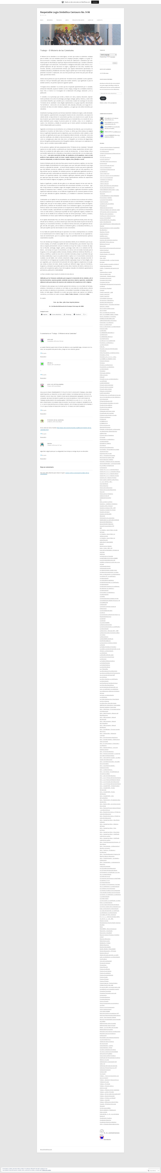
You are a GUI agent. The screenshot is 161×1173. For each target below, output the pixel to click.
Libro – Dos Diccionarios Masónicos (109, 737)
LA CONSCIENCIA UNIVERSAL (107, 580)
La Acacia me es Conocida (106, 556)
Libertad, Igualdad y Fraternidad (108, 707)
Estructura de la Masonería (107, 447)
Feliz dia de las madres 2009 (107, 457)
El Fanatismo (103, 351)
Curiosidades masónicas (106, 298)
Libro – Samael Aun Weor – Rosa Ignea (109, 832)
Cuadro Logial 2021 (104, 296)
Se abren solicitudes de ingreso (108, 1049)
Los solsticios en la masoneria (107, 888)
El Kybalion (102, 371)
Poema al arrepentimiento (106, 975)
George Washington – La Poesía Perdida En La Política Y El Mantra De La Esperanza (110, 465)
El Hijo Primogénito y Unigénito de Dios (109, 353)
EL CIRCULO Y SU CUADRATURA (107, 340)
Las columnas (103, 677)
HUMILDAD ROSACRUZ (105, 498)
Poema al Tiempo (104, 979)
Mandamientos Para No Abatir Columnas (110, 923)
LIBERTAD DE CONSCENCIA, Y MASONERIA (110, 705)
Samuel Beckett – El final (106, 1047)
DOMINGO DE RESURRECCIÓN (107, 318)
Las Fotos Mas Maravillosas (107, 685)
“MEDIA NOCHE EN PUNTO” (106, 208)
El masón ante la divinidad (106, 385)
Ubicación (102, 1106)
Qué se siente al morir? (106, 1009)
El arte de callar (104, 328)
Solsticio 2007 (103, 1072)
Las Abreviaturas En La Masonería (108, 671)
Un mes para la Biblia (105, 1108)
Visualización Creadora (106, 1118)
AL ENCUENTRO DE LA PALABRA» (108, 220)
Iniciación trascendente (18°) (107, 526)
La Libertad (102, 618)
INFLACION (102, 516)
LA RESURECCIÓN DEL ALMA (106, 655)
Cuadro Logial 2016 (104, 294)
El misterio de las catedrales (55, 420)
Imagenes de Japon (105, 512)
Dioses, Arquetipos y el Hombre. (108, 316)
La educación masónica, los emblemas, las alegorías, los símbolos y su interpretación (110, 588)
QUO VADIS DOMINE (105, 1011)
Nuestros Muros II (104, 953)
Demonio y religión (104, 306)
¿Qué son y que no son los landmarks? (109, 175)
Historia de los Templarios (106, 494)
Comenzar (95, 2)
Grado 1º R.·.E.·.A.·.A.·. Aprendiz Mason (109, 469)
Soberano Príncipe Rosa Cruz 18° (108, 1068)
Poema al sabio (104, 977)
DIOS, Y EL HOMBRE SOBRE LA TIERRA (109, 314)
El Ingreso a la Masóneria (106, 365)
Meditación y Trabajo (105, 943)
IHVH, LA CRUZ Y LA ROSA (106, 502)
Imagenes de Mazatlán (105, 514)
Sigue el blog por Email (106, 79)
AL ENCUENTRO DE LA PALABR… (112, 127)
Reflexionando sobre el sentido (108, 1023)
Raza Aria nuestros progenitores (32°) (109, 1013)
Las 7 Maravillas (104, 669)
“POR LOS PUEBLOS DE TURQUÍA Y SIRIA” (110, 210)
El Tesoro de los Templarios (107, 435)
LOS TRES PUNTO (104, 898)
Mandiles (102, 925)
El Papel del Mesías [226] (106, 401)
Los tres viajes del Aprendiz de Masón (109, 904)
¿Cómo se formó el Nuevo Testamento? (110, 147)
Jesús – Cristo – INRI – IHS (106, 548)
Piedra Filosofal (104, 967)
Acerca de (90, 20)
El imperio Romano (104, 361)
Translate (112, 57)
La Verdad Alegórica (105, 665)
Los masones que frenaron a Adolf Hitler (110, 878)
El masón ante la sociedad (106, 387)
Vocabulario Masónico (105, 1120)
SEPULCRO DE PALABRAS (106, 1053)
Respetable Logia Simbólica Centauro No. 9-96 (65, 12)
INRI (101, 528)
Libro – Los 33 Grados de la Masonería (109, 782)
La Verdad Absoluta (105, 663)
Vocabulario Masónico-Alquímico (108, 1122)
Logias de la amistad (105, 866)
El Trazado (102, 437)
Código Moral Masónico (106, 266)
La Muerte (102, 645)
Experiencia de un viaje (106, 453)
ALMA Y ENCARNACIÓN (105, 222)
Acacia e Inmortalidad (105, 218)
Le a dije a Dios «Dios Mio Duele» (108, 703)
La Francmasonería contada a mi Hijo (109, 598)
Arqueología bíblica (105, 238)
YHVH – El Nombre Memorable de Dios (109, 1124)
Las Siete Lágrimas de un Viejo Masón (109, 699)
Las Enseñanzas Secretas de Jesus (109, 683)
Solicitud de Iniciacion (105, 1070)
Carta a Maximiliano (105, 252)
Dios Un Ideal (103, 310)
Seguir (103, 98)
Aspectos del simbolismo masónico (109, 240)
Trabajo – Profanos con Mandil (107, 1098)
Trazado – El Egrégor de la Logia (108, 1104)
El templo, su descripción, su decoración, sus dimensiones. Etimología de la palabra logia (110, 431)
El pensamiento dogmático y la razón (109, 403)
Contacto (99, 20)
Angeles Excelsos (104, 234)
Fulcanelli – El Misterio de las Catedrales (110, 461)
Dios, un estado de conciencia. (107, 312)
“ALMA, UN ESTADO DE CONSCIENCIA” (109, 185)
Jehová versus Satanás (106, 546)
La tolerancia (103, 659)
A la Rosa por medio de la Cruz (107, 216)
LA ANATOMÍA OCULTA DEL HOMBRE (109, 558)
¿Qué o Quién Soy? (104, 173)
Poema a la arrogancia (105, 971)
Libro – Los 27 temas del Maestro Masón (110, 780)
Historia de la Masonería (106, 487)
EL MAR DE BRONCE (104, 383)
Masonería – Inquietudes (106, 931)
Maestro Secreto (104, 920)
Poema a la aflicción (105, 969)
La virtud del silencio (105, 667)
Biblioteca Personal (105, 244)
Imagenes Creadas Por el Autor (108, 510)
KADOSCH (102, 554)
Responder (43, 356)
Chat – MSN (103, 258)
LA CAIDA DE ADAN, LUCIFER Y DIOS (108, 570)
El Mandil (102, 377)
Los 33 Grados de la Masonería (108, 868)
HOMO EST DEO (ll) (104, 496)
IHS (100, 500)
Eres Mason (103, 445)
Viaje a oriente (103, 1112)
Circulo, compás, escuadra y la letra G (109, 264)
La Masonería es (104, 637)
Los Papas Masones (105, 882)
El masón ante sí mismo (106, 389)
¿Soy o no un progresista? (106, 177)
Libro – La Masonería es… (106, 769)
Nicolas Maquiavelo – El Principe (108, 951)
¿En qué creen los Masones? (107, 149)
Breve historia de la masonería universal (110, 248)
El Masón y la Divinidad (105, 391)
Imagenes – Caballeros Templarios (108, 504)
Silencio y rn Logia (104, 1059)
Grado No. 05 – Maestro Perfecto (108, 477)
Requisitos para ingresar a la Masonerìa (110, 1031)
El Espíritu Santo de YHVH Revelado (109, 349)
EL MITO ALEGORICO (105, 393)
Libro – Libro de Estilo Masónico (108, 775)
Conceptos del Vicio (105, 282)
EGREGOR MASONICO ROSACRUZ (108, 320)
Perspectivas (103, 965)
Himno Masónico (104, 485)
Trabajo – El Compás (105, 1084)
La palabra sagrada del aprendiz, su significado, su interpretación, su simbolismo (110, 651)
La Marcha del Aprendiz (106, 624)
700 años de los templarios (106, 214)
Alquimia (102, 226)
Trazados (59, 20)
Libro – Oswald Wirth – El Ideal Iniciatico (109, 786)
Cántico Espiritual (104, 250)
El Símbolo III (103, 419)
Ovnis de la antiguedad (106, 961)
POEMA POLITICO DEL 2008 (106, 985)
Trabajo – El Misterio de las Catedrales (109, 1090)
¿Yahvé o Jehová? (104, 181)
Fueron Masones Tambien (106, 459)
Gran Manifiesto (104, 483)
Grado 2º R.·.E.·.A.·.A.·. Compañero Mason (110, 471)
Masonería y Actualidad (106, 933)
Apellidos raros (104, 236)
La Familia (102, 596)
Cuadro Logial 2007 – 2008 (106, 292)
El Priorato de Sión (104, 409)
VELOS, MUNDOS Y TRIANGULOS (108, 1110)
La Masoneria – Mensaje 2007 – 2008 (109, 630)
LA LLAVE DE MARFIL (105, 622)
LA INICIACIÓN (103, 604)
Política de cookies (46, 1170)
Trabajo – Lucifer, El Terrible (107, 1092)
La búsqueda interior (105, 566)
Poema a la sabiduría (105, 973)
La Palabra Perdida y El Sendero (108, 647)
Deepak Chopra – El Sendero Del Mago (109, 304)
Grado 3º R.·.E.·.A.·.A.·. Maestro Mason (109, 473)
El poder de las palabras (106, 405)
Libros (67, 20)
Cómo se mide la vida (105, 274)
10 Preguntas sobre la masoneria (108, 212)
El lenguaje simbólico (105, 373)
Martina (49, 443)
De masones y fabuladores (107, 300)
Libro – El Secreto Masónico (107, 751)
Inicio (41, 20)
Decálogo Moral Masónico (106, 302)
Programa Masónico (105, 997)
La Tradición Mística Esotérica (107, 661)
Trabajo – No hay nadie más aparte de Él (110, 1094)
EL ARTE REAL (103, 330)
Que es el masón (104, 1001)
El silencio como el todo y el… (111, 119)
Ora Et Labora (103, 959)
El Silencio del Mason (105, 417)
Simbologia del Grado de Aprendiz (108, 1066)
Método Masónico (104, 945)
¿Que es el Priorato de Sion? (107, 165)
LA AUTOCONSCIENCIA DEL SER (107, 560)
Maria (101, 927)
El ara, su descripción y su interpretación (110, 326)
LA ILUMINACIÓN (104, 602)
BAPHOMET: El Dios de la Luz (107, 242)
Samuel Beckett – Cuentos (106, 1045)
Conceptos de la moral (105, 278)
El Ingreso (102, 363)
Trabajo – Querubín (105, 1100)
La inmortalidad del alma (106, 610)
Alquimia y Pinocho (104, 232)
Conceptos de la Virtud (105, 280)
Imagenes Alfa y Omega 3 (106, 506)
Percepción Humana (105, 963)
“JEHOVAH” (102, 193)
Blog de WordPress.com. (46, 1149)
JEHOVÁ (102, 544)
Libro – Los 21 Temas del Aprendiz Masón (110, 778)
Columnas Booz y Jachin (106, 272)
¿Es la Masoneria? (104, 151)
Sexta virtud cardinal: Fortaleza (108, 1055)
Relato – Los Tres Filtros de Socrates (109, 1027)
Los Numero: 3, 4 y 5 (105, 880)
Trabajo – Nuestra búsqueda (107, 1096)
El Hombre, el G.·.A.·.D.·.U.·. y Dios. (108, 357)
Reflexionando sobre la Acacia (107, 1025)
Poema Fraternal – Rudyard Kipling (108, 983)
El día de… (102, 347)
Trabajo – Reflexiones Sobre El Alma (109, 1102)
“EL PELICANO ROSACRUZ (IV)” (107, 187)
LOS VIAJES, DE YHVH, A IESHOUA (108, 914)
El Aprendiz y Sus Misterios (106, 322)
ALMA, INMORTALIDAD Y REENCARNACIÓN (110, 224)
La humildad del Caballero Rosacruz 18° (110, 600)
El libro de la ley (104, 375)
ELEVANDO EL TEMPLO (112, 136)
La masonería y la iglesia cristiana (108, 643)
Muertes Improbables (105, 947)
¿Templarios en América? (106, 179)
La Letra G (102, 612)
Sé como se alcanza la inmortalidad (109, 1051)
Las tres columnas (104, 701)
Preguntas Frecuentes (78, 20)
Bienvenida (50, 20)
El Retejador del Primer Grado (107, 411)
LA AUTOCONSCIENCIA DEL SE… (112, 123)
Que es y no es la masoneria (107, 1007)
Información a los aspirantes (107, 518)
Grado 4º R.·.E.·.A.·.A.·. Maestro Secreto (109, 475)
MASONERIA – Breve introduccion (108, 929)
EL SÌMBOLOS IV (117, 132)
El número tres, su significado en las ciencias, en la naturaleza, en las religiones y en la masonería (110, 397)
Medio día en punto (105, 941)
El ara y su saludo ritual (106, 324)
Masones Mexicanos (105, 939)
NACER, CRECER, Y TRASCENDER (107, 949)
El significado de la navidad (107, 413)
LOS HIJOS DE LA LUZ (105, 876)
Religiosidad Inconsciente (106, 1029)
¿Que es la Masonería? (105, 167)
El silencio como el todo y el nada (108, 415)
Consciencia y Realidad (106, 288)
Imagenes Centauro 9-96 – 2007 (108, 508)
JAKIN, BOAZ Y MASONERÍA (106, 542)
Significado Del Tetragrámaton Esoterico (110, 1057)
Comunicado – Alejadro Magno (107, 276)
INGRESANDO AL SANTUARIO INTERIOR (109, 520)
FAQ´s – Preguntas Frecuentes (107, 455)
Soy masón (102, 1074)
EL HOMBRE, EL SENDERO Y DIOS (108, 359)
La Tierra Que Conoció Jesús (107, 657)
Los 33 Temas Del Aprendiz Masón (108, 870)
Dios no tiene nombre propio (107, 308)
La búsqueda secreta (105, 568)
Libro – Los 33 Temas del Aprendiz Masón (110, 784)
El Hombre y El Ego (104, 355)
